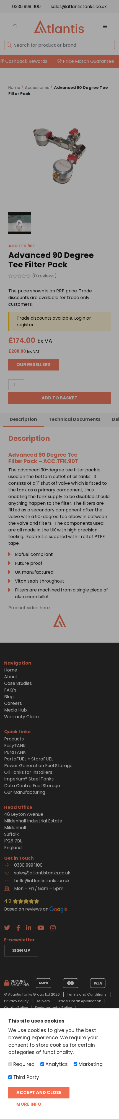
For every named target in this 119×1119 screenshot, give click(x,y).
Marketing (90, 1064)
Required (23, 1064)
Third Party (25, 1077)
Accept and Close (38, 1092)
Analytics (56, 1064)
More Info (28, 1104)
